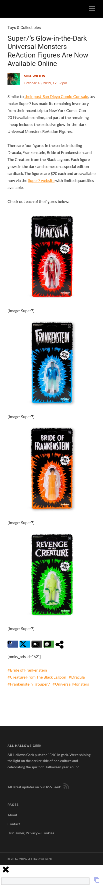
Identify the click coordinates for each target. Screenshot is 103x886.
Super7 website (41, 180)
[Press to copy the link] (97, 881)
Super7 (44, 684)
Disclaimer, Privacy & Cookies (31, 833)
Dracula (78, 677)
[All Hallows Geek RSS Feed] (65, 787)
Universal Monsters (72, 684)
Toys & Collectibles (24, 27)
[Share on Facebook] (13, 644)
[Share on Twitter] (25, 644)
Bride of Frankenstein (28, 670)
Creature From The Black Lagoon (38, 677)
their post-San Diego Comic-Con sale (56, 96)
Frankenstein (21, 684)
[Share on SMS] (49, 644)
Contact (14, 824)
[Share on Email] (37, 644)
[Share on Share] (61, 644)
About (12, 815)
